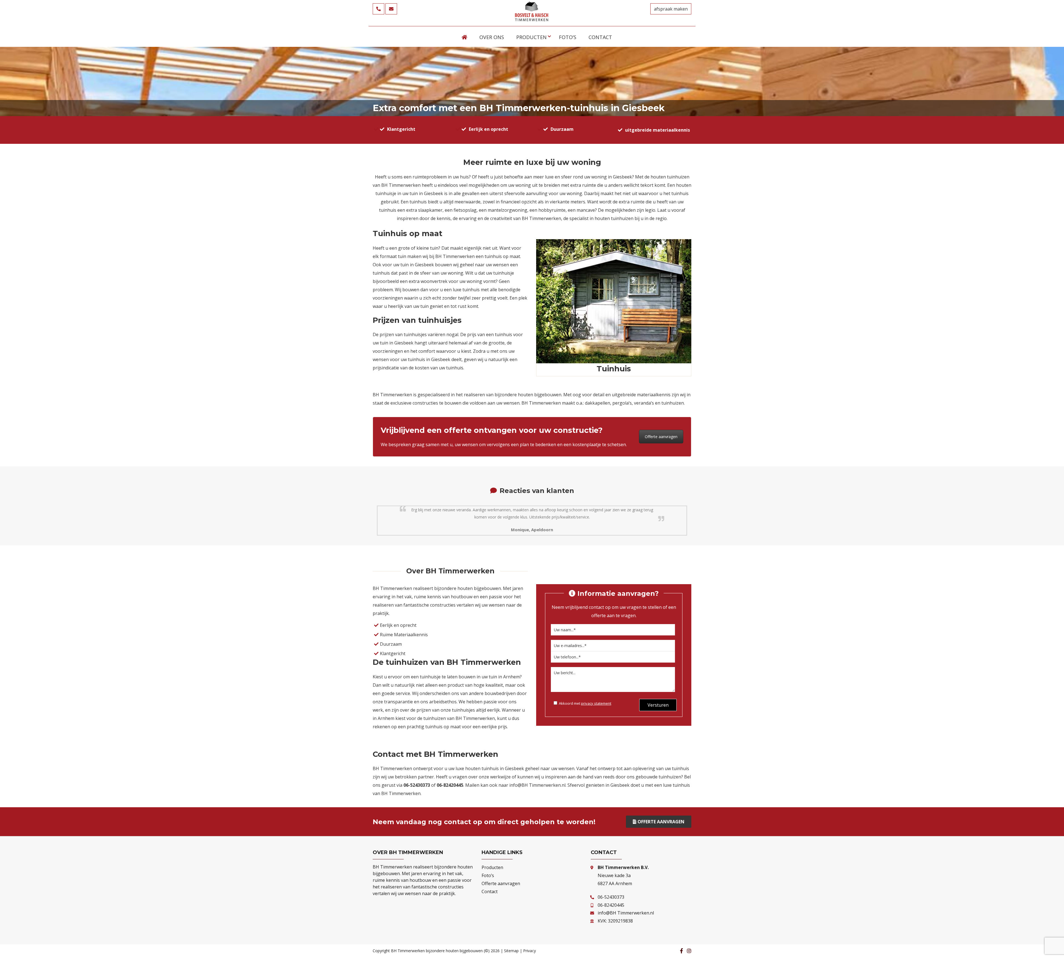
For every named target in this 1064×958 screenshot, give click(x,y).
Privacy (529, 950)
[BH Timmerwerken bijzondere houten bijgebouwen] (532, 19)
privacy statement (596, 703)
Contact (490, 891)
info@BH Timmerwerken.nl (537, 785)
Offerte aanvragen (661, 436)
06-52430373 (611, 897)
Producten (492, 867)
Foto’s (488, 875)
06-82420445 (611, 905)
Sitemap (511, 950)
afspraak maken (671, 9)
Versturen (658, 705)
